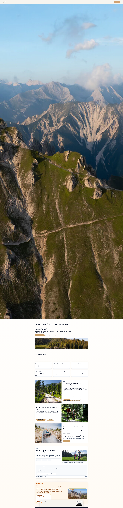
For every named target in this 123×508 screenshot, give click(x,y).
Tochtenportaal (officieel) (76, 400)
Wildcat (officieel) (66, 440)
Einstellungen (79, 503)
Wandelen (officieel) (67, 400)
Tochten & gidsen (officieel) (50, 335)
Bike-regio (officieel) (50, 419)
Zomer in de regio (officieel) (39, 335)
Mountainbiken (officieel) (41, 419)
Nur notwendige (79, 501)
